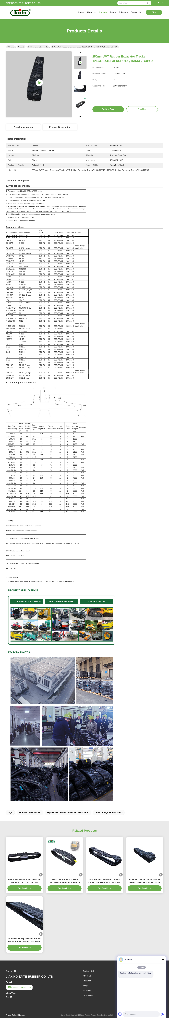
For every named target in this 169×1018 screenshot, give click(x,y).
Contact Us (88, 996)
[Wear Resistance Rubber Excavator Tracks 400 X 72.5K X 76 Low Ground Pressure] (24, 856)
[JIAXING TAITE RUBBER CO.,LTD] (19, 12)
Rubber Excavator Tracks (38, 47)
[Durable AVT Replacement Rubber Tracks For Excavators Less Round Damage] (24, 916)
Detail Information (23, 127)
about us (91, 12)
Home (81, 12)
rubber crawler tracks (29, 812)
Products (21, 47)
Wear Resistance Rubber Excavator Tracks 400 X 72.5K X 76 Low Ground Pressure (24, 881)
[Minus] (162, 959)
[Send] (163, 1014)
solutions (123, 12)
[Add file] (120, 1014)
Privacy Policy (11, 1015)
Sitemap (21, 1015)
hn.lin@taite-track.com (21, 987)
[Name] (148, 3)
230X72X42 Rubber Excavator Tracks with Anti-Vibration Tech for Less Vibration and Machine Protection (64, 881)
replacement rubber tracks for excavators (67, 812)
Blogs (85, 986)
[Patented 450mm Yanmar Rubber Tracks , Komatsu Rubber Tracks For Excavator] (144, 856)
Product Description (60, 127)
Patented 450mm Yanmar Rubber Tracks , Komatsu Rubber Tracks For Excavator (144, 881)
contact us (136, 12)
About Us (87, 976)
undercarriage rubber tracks (109, 812)
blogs (113, 12)
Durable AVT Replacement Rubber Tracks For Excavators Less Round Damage (24, 940)
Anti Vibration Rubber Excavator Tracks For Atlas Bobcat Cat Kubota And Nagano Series (104, 881)
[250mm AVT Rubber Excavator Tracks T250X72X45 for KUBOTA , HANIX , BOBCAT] (39, 84)
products (102, 12)
